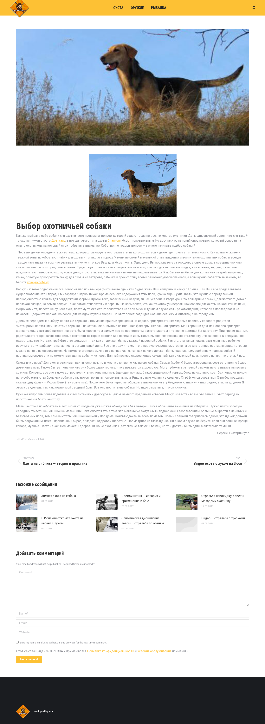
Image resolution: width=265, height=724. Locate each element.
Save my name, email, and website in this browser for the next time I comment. (63, 642)
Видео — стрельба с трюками (223, 518)
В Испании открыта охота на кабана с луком (62, 520)
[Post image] (26, 502)
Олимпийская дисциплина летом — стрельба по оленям (142, 520)
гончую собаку (37, 282)
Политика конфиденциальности (110, 651)
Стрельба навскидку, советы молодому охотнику (222, 498)
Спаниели (114, 240)
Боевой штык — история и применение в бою (140, 498)
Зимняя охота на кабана (58, 496)
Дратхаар (58, 240)
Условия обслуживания (154, 651)
